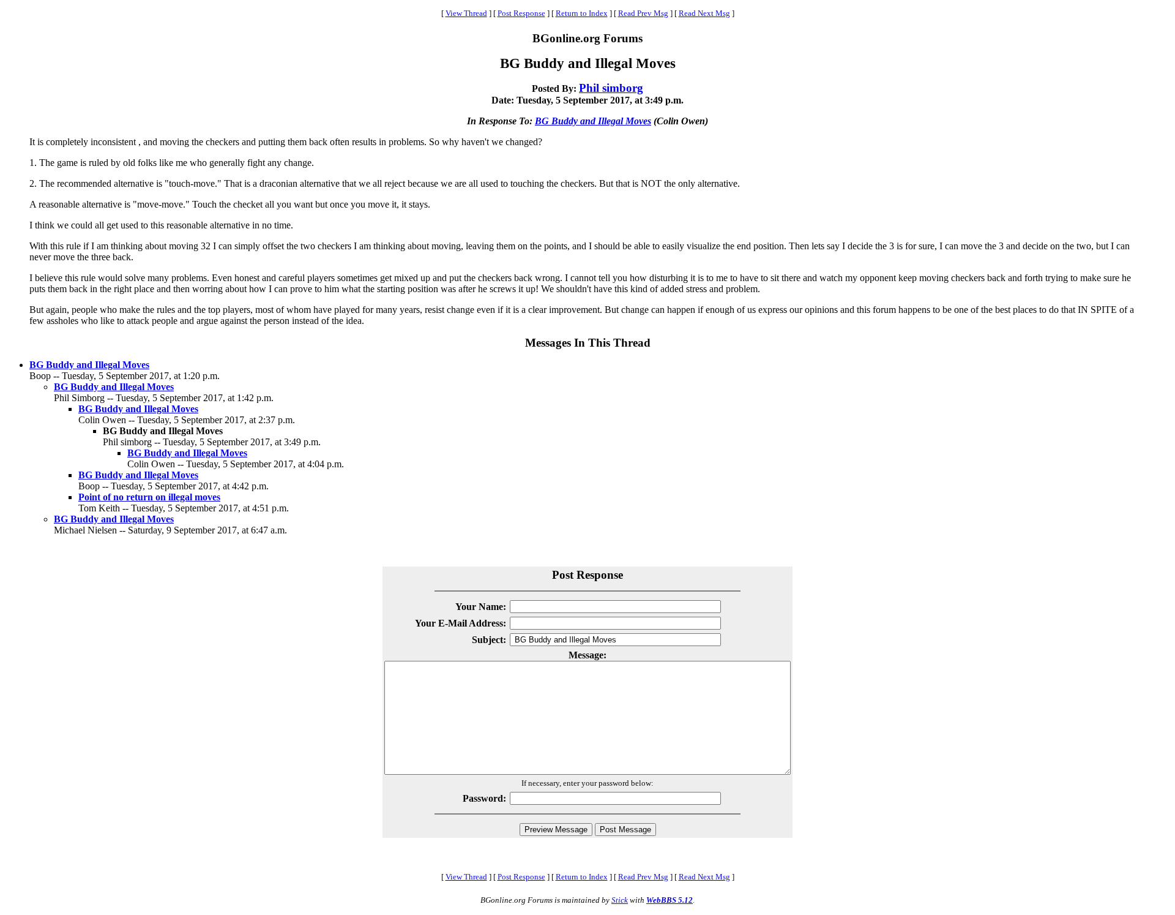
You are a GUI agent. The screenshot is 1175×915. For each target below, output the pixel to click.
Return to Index (582, 13)
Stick (619, 900)
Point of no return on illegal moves (149, 497)
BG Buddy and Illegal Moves (593, 121)
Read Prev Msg (643, 13)
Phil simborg (611, 87)
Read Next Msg (704, 13)
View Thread (466, 13)
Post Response (521, 13)
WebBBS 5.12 (669, 900)
